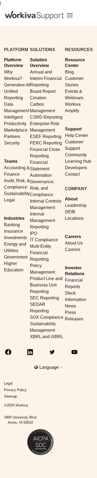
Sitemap (10, 396)
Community (76, 155)
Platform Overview (13, 63)
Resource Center (75, 63)
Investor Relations (74, 270)
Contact (72, 174)
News (70, 306)
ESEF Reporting (45, 136)
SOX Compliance (46, 317)
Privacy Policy (15, 390)
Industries (14, 218)
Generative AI (17, 85)
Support (73, 129)
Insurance (13, 231)
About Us (74, 243)
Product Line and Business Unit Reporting (46, 285)
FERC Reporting (46, 143)
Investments (15, 237)
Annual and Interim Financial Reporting (46, 78)
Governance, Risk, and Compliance (42, 188)
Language (49, 367)
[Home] (34, 15)
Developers (76, 167)
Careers (73, 236)
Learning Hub (78, 161)
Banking (12, 224)
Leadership (75, 205)
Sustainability (17, 193)
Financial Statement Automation (41, 169)
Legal (9, 200)
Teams (11, 161)
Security (12, 143)
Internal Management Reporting (42, 220)
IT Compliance (44, 240)
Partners (12, 136)
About (71, 199)
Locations (74, 218)
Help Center (76, 135)
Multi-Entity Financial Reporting (40, 252)
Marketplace (15, 130)
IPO (33, 233)
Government (15, 257)
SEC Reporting (44, 298)
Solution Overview (39, 63)
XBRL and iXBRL (46, 336)
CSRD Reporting (46, 117)
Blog (69, 72)
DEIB (70, 212)
